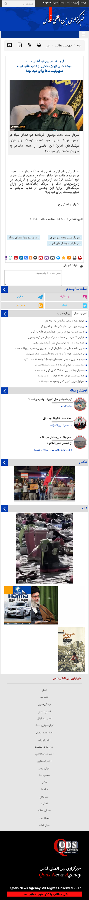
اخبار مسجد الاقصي (44, 754)
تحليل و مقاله (44, 810)
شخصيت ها (44, 775)
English (47, 2)
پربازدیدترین (63, 313)
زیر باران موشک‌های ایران (64, 243)
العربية (55, 2)
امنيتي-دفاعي (44, 712)
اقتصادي (44, 697)
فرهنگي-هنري (44, 704)
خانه (78, 45)
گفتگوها (44, 804)
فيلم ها (44, 789)
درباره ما (74, 2)
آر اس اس (20, 305)
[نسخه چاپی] (39, 45)
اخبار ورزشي (44, 768)
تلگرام (20, 297)
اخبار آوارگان (44, 740)
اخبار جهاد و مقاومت (44, 747)
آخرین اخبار (80, 313)
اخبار (44, 690)
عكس (44, 782)
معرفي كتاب (44, 825)
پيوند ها (83, 2)
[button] (9, 45)
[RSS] (29, 45)
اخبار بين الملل (44, 718)
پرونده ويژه (44, 818)
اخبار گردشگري (44, 761)
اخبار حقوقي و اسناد (44, 725)
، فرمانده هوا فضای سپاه (23, 237)
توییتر (64, 305)
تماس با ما (64, 2)
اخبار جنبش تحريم (44, 733)
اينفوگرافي (44, 797)
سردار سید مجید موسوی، (65, 237)
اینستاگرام (64, 297)
